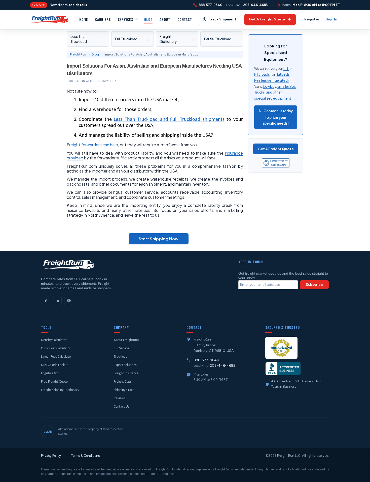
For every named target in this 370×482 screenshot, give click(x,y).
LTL (286, 68)
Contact (184, 19)
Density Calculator (54, 340)
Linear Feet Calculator (56, 357)
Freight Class (122, 382)
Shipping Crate (124, 390)
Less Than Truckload (88, 39)
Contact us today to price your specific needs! (278, 117)
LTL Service (121, 348)
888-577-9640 (206, 360)
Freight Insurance (126, 373)
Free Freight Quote (54, 382)
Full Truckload (132, 39)
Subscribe (314, 284)
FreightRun (78, 54)
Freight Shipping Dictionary (60, 390)
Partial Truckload (221, 39)
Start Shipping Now (159, 238)
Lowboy (269, 86)
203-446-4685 (222, 365)
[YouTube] (68, 300)
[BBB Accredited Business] (283, 368)
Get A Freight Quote (276, 149)
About (165, 19)
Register (311, 19)
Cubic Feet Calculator (56, 348)
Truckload (120, 357)
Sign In (331, 19)
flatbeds (283, 74)
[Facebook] (45, 300)
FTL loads (262, 74)
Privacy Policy (51, 456)
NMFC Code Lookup (54, 365)
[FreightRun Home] (49, 19)
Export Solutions (125, 365)
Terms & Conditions (85, 456)
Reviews (119, 398)
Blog (148, 19)
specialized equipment (272, 98)
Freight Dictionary (177, 39)
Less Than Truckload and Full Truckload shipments (169, 119)
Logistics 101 (50, 373)
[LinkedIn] (57, 300)
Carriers (103, 19)
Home (83, 19)
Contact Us (121, 407)
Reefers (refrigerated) (271, 80)
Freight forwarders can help (92, 144)
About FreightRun (126, 340)
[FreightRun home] (67, 265)
